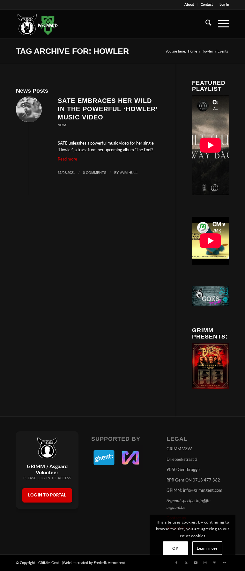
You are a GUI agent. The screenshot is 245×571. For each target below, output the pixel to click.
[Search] (205, 24)
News (62, 125)
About (189, 4)
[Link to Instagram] (205, 562)
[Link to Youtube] (195, 562)
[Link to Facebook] (176, 562)
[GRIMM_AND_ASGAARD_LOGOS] (37, 24)
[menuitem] (189, 4)
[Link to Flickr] (224, 562)
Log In (224, 4)
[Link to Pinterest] (214, 562)
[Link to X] (186, 562)
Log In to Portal (47, 495)
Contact (207, 4)
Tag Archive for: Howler (72, 50)
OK (175, 548)
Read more (67, 159)
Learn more (207, 548)
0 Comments (94, 173)
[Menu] (220, 24)
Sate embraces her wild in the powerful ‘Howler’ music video (108, 109)
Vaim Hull (128, 173)
